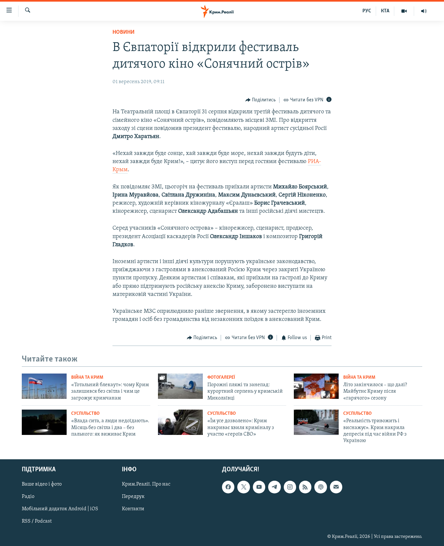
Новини (123, 32)
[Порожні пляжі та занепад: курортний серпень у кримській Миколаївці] (180, 386)
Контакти (133, 509)
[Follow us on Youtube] (259, 487)
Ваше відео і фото (42, 484)
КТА (385, 11)
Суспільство (85, 413)
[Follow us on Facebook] (228, 487)
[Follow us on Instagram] (290, 487)
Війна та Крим (87, 377)
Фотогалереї (221, 377)
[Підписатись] (336, 487)
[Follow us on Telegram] (274, 487)
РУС (366, 11)
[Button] (260, 100)
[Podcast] (320, 487)
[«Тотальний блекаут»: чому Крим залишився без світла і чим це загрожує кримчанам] (44, 386)
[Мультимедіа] (404, 11)
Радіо (28, 496)
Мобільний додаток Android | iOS (60, 509)
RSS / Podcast (37, 521)
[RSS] (305, 487)
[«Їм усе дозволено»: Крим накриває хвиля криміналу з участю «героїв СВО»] (180, 422)
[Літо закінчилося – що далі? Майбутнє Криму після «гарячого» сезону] (316, 386)
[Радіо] (424, 11)
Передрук (133, 496)
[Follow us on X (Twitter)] (243, 487)
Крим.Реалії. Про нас (146, 484)
